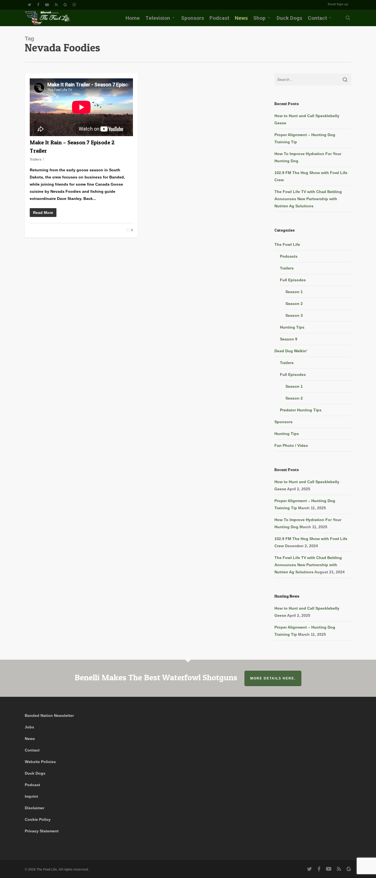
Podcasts (289, 256)
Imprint (31, 796)
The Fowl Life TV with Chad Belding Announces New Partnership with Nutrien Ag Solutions (308, 198)
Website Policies (40, 761)
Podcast (32, 785)
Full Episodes (293, 280)
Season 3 (294, 315)
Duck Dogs (35, 773)
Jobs (29, 727)
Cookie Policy (38, 819)
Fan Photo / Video (291, 445)
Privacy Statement (42, 831)
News (30, 738)
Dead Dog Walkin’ (290, 351)
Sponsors (283, 422)
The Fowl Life (287, 244)
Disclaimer (34, 808)
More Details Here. (273, 678)
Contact (32, 750)
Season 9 (288, 339)
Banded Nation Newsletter (49, 715)
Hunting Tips (292, 327)
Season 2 (294, 303)
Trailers (36, 159)
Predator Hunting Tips (300, 410)
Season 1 (294, 292)
